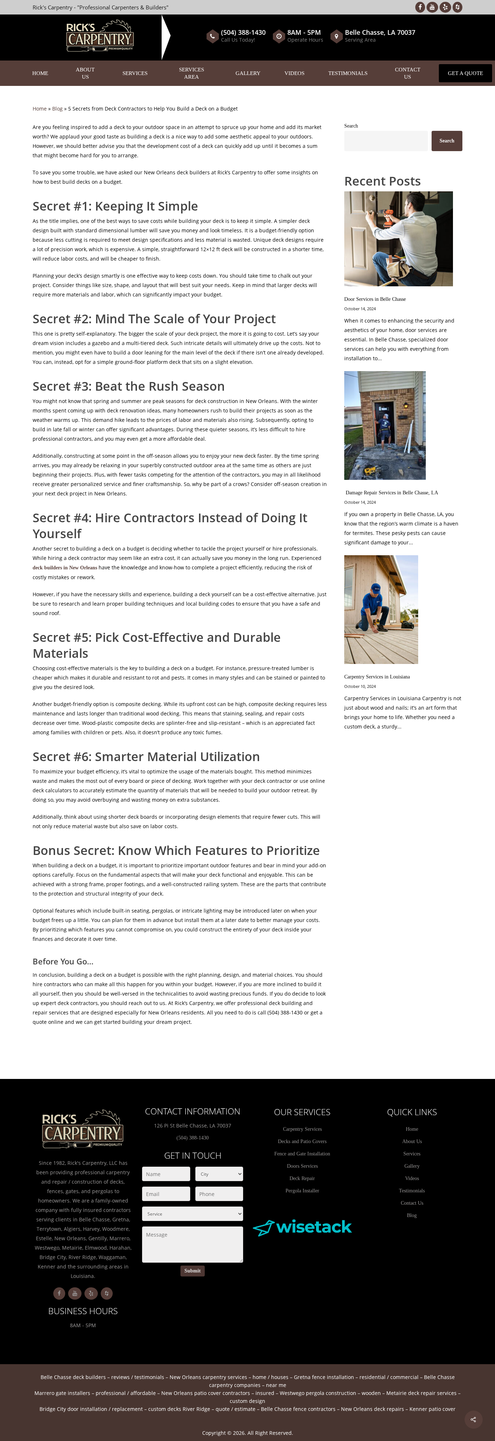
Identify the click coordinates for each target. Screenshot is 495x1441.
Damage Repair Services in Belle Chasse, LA (391, 492)
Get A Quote (465, 73)
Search (351, 126)
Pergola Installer (302, 1190)
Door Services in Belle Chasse (375, 299)
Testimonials (347, 73)
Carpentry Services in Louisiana (377, 677)
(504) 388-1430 (243, 32)
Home (40, 73)
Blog (57, 108)
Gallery (248, 73)
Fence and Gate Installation (302, 1153)
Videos (294, 73)
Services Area (191, 73)
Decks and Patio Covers (302, 1141)
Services (134, 73)
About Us (85, 73)
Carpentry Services (302, 1129)
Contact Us (407, 73)
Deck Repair (302, 1178)
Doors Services (302, 1166)
